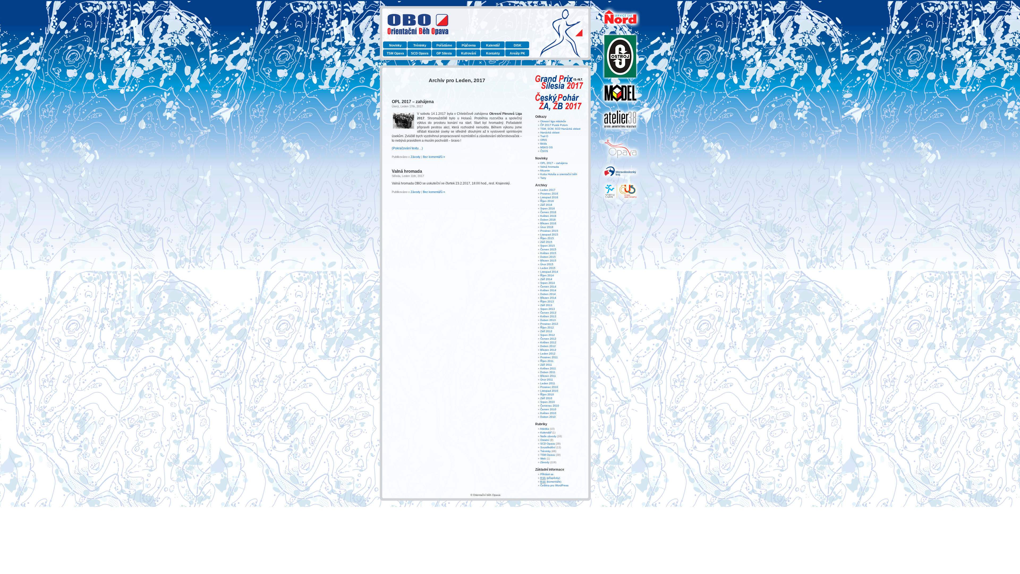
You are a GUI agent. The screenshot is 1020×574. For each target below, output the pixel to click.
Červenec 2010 (549, 405)
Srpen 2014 (547, 282)
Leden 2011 (547, 383)
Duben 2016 (548, 219)
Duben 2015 (548, 256)
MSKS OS (546, 147)
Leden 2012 (547, 353)
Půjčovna (469, 45)
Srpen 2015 (547, 245)
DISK (517, 45)
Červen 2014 (548, 286)
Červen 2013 (548, 312)
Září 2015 (546, 241)
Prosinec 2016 (549, 193)
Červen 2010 (548, 409)
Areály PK (517, 53)
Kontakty (493, 53)
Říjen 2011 (547, 361)
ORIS (543, 139)
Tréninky (419, 45)
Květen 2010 (548, 413)
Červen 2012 (548, 338)
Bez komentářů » (434, 156)
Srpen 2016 (547, 208)
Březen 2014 (548, 297)
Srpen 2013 (547, 308)
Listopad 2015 (549, 234)
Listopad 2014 (549, 271)
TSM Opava (395, 53)
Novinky (395, 45)
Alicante (545, 170)
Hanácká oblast (549, 132)
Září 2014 (546, 279)
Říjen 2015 (547, 238)
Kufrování (468, 53)
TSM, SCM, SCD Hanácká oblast (560, 128)
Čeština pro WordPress (554, 485)
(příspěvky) (550, 477)
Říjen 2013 (547, 301)
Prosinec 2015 (549, 230)
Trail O (544, 136)
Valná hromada (407, 171)
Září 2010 (546, 398)
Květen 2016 (548, 215)
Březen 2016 (548, 223)
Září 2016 (546, 204)
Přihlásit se (547, 474)
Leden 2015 (547, 268)
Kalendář (493, 45)
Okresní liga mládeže (553, 121)
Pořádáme (444, 45)
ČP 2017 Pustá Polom (554, 125)
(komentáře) (550, 481)
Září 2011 (546, 364)
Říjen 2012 (547, 327)
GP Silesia (444, 53)
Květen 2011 (548, 368)
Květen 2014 (548, 290)
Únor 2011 (546, 379)
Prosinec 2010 (549, 387)
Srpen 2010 (547, 401)
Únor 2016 (546, 227)
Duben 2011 (547, 372)
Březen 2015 (548, 260)
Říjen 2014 (547, 275)
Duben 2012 (548, 346)
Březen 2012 (548, 349)
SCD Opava (419, 53)
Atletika (544, 428)
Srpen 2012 (547, 335)
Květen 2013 (548, 316)
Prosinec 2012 (549, 323)
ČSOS (544, 151)
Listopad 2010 (549, 390)
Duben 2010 (548, 416)
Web (543, 458)
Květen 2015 (548, 253)
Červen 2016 (548, 212)
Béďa (543, 143)
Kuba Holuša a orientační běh (558, 174)
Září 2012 (546, 331)
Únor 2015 (546, 264)
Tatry (543, 177)
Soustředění (547, 447)
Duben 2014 (548, 294)
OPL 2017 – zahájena (413, 101)
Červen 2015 (548, 249)
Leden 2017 (547, 189)
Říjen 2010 (547, 394)
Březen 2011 (548, 375)
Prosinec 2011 (549, 357)
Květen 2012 (548, 342)
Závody (415, 156)
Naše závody (548, 436)
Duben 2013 (548, 320)
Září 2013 (546, 305)
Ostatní (544, 439)
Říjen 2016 (547, 201)
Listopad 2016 (549, 197)
